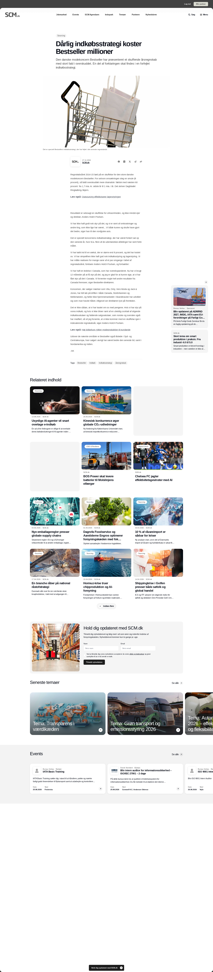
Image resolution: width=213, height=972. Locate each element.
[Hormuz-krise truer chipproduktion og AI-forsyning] (106, 574)
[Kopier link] (141, 161)
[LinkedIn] (124, 161)
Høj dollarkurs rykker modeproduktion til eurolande (106, 330)
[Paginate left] (32, 714)
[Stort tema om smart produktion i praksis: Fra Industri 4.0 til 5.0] (189, 341)
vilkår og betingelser (136, 654)
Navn (86, 644)
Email (123, 644)
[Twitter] (129, 161)
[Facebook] (118, 161)
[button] (206, 282)
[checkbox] (85, 655)
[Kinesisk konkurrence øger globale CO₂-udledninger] (106, 409)
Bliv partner (201, 4)
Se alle (175, 683)
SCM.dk (85, 163)
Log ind (187, 4)
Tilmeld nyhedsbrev (94, 662)
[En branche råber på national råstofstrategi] (55, 572)
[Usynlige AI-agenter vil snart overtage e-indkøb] (55, 409)
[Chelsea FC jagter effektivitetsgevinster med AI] (158, 462)
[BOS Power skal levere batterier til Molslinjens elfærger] (106, 464)
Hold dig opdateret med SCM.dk (104, 968)
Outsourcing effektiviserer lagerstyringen (101, 197)
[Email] (135, 161)
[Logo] (12, 14)
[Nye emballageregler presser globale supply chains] (55, 520)
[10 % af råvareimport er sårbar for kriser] (158, 520)
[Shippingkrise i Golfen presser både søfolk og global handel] (158, 574)
